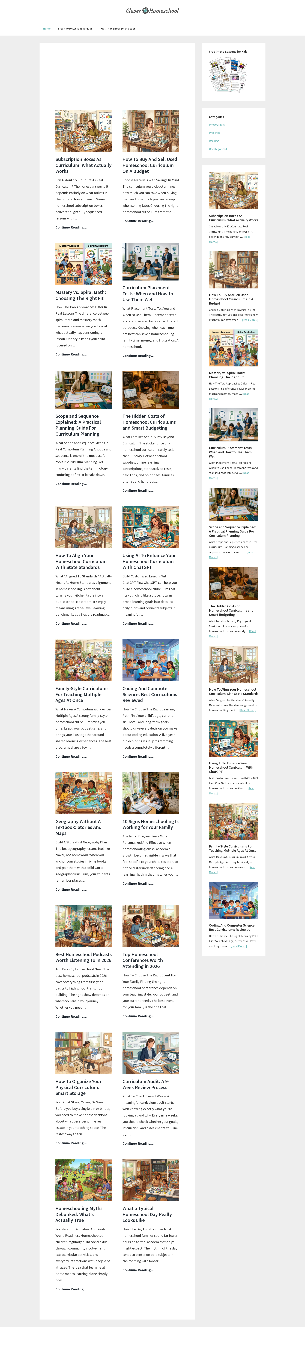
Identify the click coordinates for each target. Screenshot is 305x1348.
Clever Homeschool (152, 11)
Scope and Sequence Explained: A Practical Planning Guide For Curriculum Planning (78, 425)
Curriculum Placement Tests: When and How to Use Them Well (147, 293)
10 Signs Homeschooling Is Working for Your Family (150, 824)
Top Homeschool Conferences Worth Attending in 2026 (142, 960)
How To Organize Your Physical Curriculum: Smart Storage (78, 1087)
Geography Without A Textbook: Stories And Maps (78, 827)
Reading (214, 141)
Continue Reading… (71, 227)
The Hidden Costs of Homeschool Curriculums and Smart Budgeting (149, 422)
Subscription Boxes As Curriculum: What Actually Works (83, 165)
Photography (217, 124)
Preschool (215, 132)
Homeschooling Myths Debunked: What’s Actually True (79, 1214)
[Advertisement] (117, 81)
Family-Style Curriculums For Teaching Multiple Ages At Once (82, 694)
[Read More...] (250, 320)
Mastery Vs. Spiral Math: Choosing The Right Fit (80, 295)
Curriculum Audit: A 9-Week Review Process (145, 1084)
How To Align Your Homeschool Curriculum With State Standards (81, 561)
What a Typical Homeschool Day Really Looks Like (147, 1214)
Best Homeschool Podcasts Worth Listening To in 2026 (83, 957)
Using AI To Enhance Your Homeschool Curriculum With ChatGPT (149, 561)
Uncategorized (218, 149)
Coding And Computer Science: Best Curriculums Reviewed (149, 694)
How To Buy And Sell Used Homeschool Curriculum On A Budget (149, 165)
